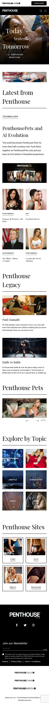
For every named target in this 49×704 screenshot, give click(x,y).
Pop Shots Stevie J (33, 219)
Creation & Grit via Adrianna (33, 259)
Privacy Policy (16, 661)
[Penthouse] (10, 10)
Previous (27, 420)
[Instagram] (33, 625)
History (5, 661)
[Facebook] (16, 625)
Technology (10, 116)
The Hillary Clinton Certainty (10, 259)
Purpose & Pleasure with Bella (12, 220)
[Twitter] (25, 625)
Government (8, 253)
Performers (8, 214)
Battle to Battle (11, 362)
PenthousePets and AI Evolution (22, 131)
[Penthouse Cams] (24, 680)
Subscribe (39, 3)
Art (27, 214)
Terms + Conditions (32, 661)
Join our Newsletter (15, 643)
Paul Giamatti (11, 320)
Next (37, 420)
